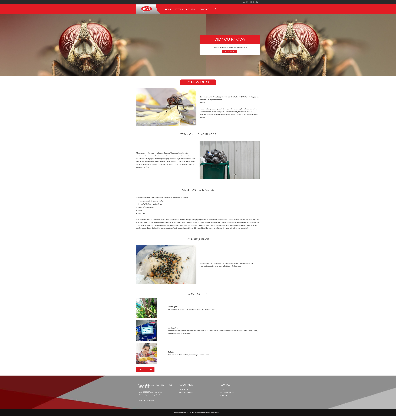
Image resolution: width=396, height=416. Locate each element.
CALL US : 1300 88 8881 (249, 2)
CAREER (223, 390)
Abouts (190, 9)
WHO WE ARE (183, 390)
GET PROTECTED (229, 51)
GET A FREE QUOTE (227, 392)
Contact (204, 9)
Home (168, 9)
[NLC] (150, 9)
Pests (177, 9)
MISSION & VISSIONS (186, 392)
